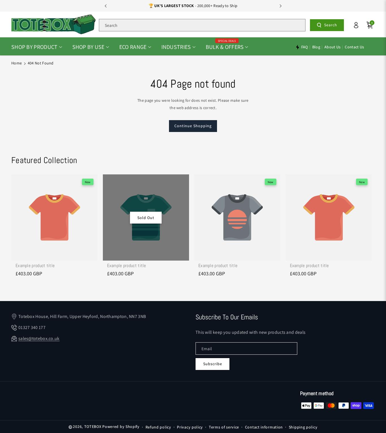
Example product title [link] (35, 266)
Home (16, 63)
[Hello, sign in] (356, 25)
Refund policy (158, 427)
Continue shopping (193, 125)
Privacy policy (190, 427)
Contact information (264, 427)
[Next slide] (280, 6)
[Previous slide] (105, 6)
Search (330, 24)
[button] (36, 47)
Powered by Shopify (121, 426)
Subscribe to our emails (227, 317)
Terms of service (224, 427)
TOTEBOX (92, 426)
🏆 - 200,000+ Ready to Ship (193, 5)
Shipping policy (303, 427)
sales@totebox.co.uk (39, 338)
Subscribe (212, 363)
